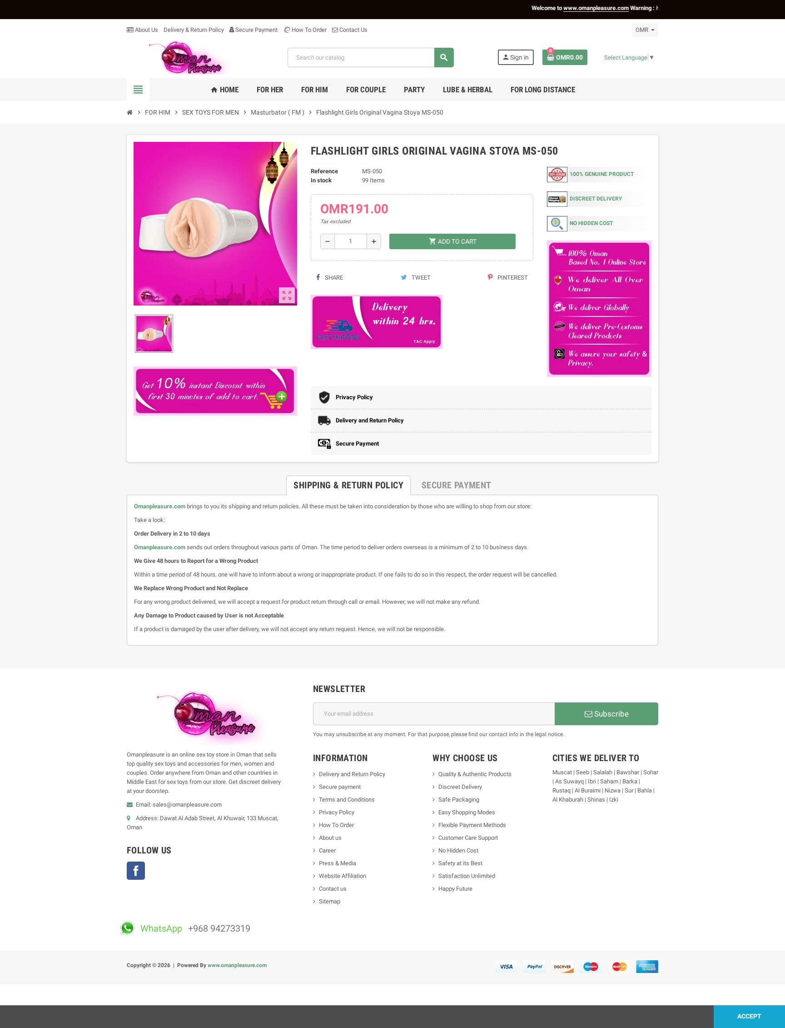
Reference (324, 171)
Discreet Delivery (460, 786)
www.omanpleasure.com (237, 965)
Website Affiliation (342, 876)
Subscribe (610, 713)
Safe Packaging (458, 799)
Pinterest (512, 277)
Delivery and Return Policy (352, 774)
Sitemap (329, 901)
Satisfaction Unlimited (466, 876)
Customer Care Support (468, 837)
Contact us (333, 888)
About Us (146, 29)
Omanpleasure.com (159, 506)
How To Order (308, 29)
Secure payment (340, 786)
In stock (321, 180)
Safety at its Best (460, 863)
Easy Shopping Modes (466, 812)
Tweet (420, 277)
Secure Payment (256, 29)
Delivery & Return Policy (194, 29)
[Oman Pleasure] (185, 57)
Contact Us (353, 29)
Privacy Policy (336, 812)
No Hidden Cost (458, 850)
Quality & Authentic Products (475, 774)
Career (327, 850)
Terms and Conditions (347, 799)
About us (330, 837)
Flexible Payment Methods (472, 825)
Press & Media (337, 863)
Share (333, 277)
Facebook (136, 871)
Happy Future (455, 888)
